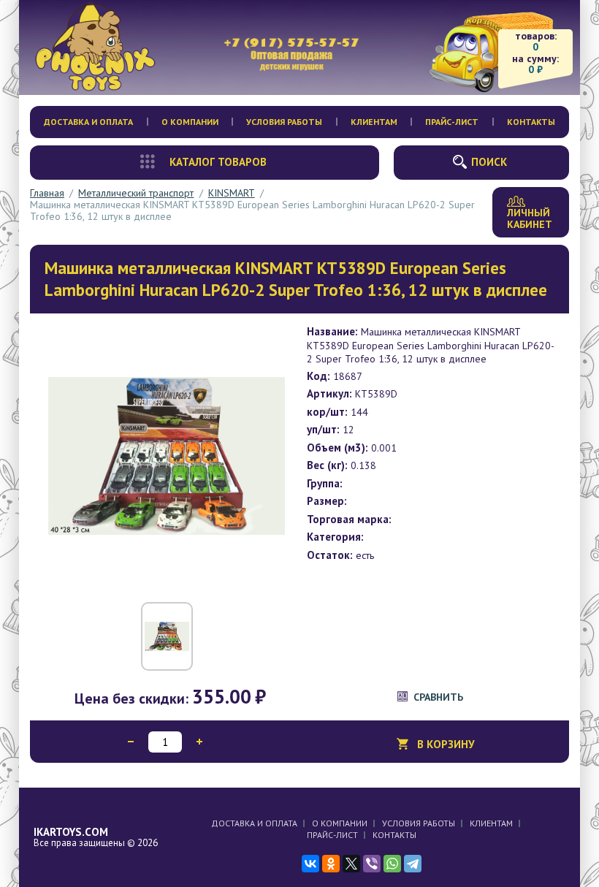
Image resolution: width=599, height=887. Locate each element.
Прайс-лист (451, 121)
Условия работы (284, 121)
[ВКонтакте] (310, 863)
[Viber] (372, 863)
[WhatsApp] (392, 863)
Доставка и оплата (88, 121)
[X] (351, 863)
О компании (189, 121)
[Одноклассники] (331, 863)
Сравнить (438, 697)
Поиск (489, 162)
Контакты (531, 121)
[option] (166, 455)
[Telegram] (412, 863)
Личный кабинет (529, 218)
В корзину (446, 744)
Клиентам (374, 121)
